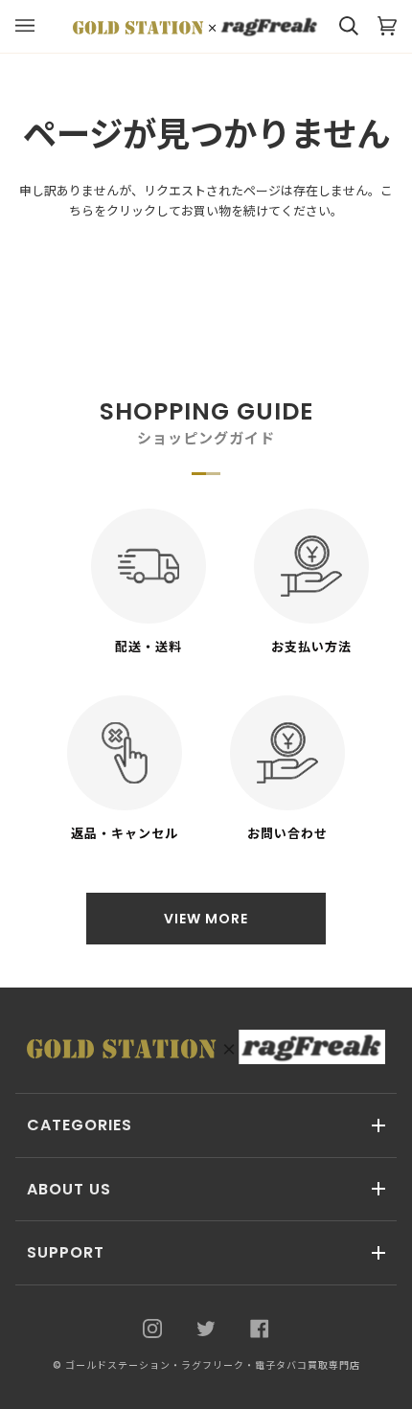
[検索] (339, 26)
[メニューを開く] (34, 26)
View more (206, 918)
